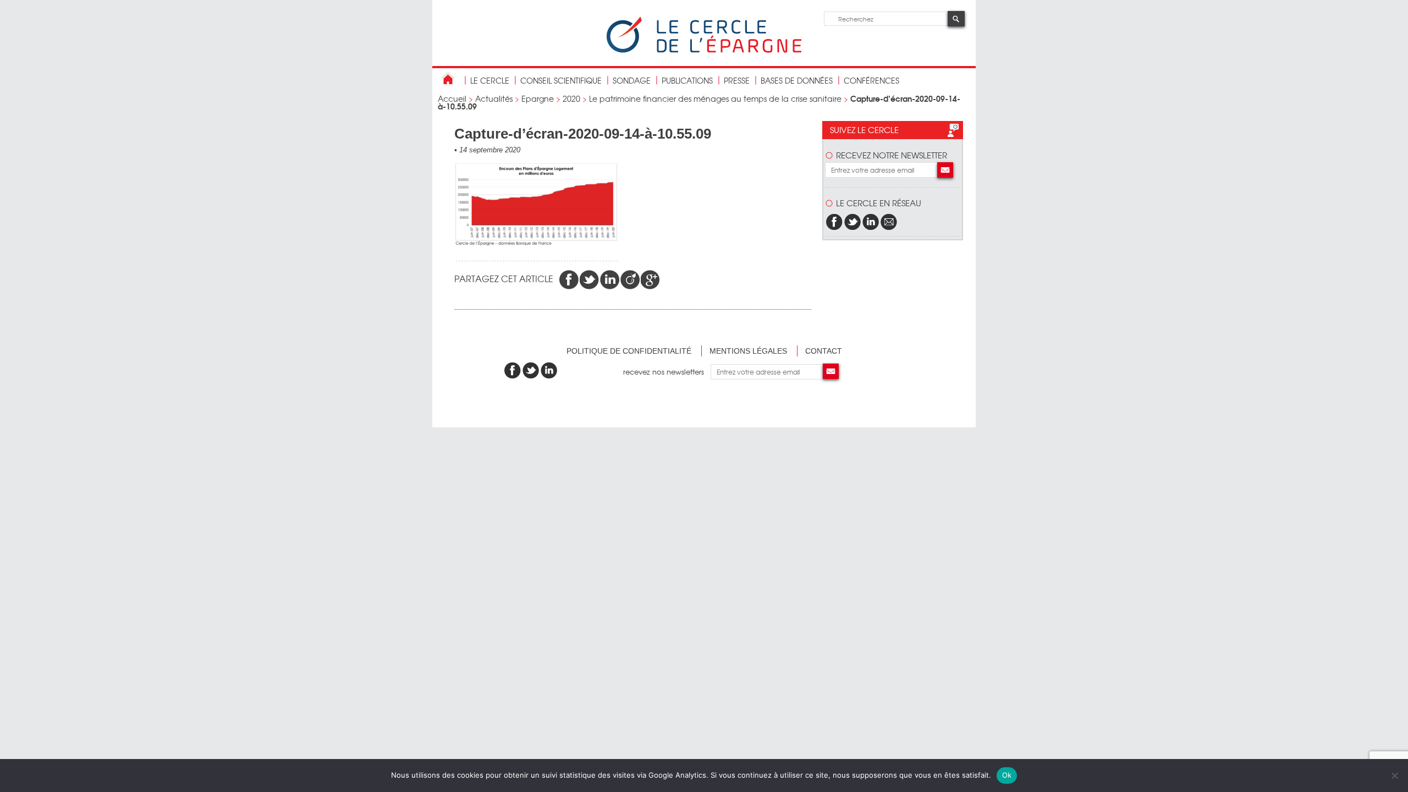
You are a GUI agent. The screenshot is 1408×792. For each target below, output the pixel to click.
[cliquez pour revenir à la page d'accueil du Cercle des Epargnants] (704, 50)
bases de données (797, 80)
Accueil (452, 98)
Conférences (871, 80)
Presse (737, 80)
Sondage (632, 80)
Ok (1007, 775)
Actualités (494, 98)
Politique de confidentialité (628, 350)
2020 (571, 98)
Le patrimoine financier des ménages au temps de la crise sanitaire (715, 98)
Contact (823, 350)
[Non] (1394, 775)
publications (687, 80)
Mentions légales (748, 350)
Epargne (537, 98)
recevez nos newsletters (667, 371)
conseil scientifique (561, 80)
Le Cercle (489, 80)
